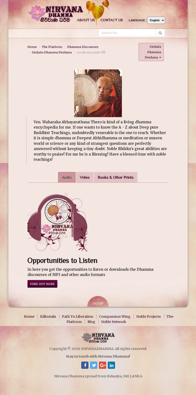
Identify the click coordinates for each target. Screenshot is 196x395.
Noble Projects (148, 316)
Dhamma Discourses (82, 47)
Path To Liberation (77, 316)
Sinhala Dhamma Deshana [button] (153, 52)
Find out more (42, 284)
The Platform (52, 47)
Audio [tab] (67, 177)
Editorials (48, 316)
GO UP (98, 303)
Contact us (112, 20)
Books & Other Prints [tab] (116, 177)
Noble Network (113, 322)
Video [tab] (85, 177)
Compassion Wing (115, 316)
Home (32, 47)
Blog (91, 322)
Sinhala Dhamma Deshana (52, 52)
